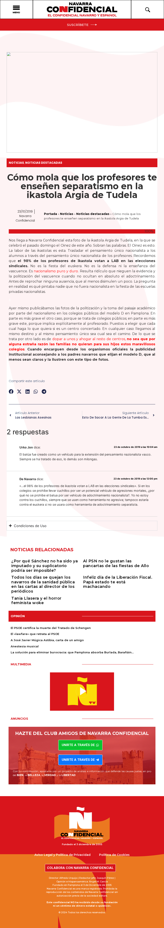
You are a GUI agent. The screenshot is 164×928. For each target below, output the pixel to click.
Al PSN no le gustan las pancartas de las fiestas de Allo (116, 563)
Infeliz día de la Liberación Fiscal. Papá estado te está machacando (117, 582)
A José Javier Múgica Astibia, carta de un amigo (47, 640)
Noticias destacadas (43, 163)
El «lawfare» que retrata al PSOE (35, 634)
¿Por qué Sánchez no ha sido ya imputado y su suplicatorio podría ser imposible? (44, 566)
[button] (11, 391)
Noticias (16, 163)
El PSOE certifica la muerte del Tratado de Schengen (51, 628)
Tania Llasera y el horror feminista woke (36, 600)
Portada (50, 214)
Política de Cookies (114, 855)
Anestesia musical (25, 646)
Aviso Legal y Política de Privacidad (62, 855)
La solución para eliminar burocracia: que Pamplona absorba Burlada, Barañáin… (72, 652)
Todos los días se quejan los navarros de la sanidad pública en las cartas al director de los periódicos (43, 584)
